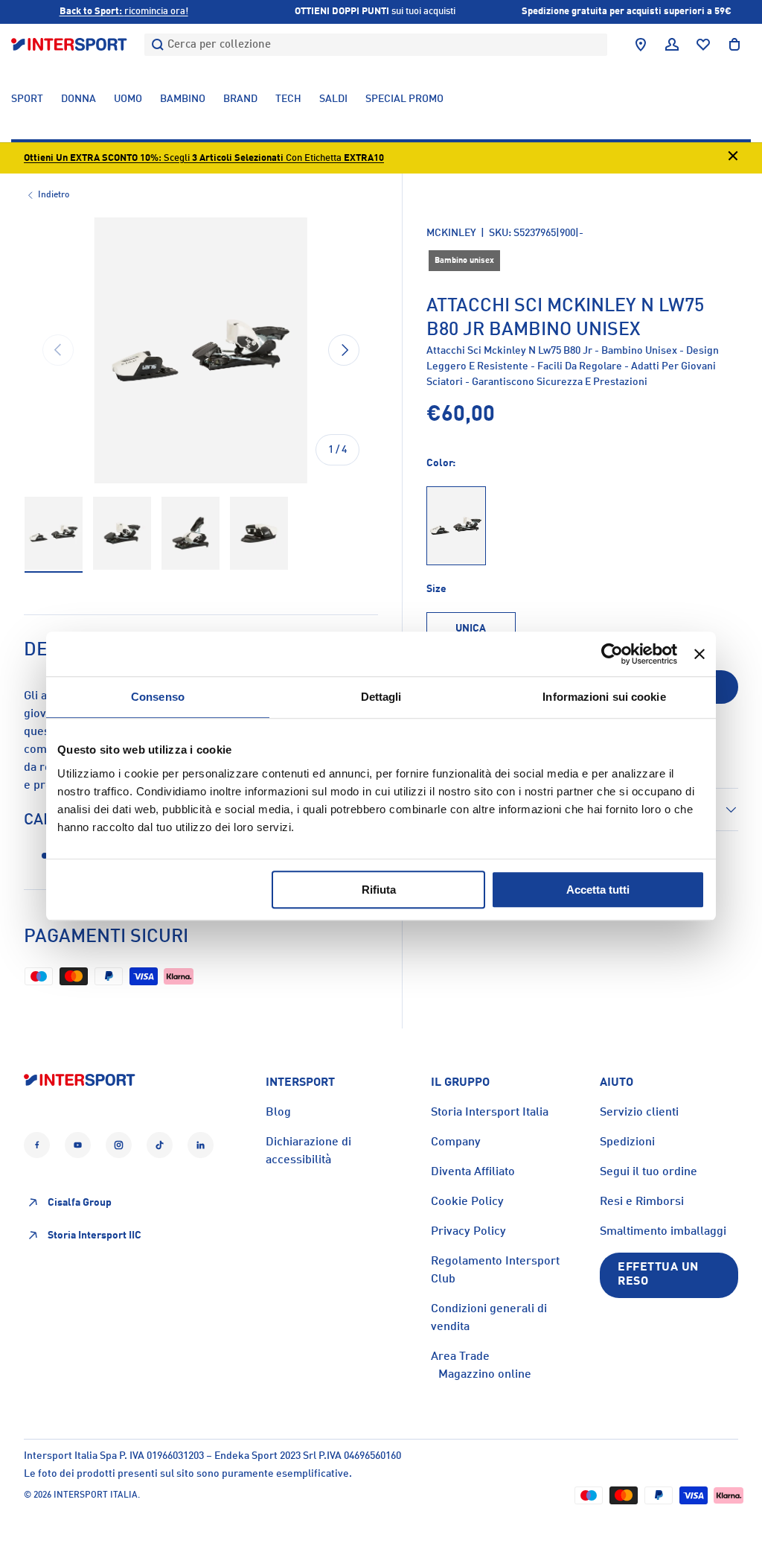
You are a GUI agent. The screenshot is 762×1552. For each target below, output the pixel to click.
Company (456, 1142)
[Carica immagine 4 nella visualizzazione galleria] (259, 533)
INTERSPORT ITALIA (96, 1495)
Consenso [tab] (158, 696)
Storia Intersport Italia (489, 1113)
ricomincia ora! (124, 11)
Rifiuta (379, 889)
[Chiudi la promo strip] (733, 158)
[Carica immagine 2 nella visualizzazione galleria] (122, 533)
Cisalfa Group (80, 1203)
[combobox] (375, 44)
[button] (734, 45)
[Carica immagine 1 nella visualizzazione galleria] (53, 533)
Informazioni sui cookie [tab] (603, 696)
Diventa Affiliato (473, 1172)
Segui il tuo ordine (648, 1172)
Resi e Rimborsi (642, 1202)
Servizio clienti (639, 1113)
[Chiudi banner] (699, 654)
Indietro (53, 195)
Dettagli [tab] (381, 696)
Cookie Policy (467, 1202)
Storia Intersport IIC (94, 1235)
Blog (278, 1113)
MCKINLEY (451, 233)
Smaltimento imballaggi (663, 1232)
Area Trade (460, 1357)
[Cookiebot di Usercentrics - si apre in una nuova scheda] (612, 654)
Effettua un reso (658, 1275)
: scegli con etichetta (204, 158)
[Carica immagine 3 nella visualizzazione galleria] (190, 533)
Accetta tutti (598, 889)
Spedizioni (627, 1142)
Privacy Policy (468, 1232)
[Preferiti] (703, 45)
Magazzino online (484, 1375)
